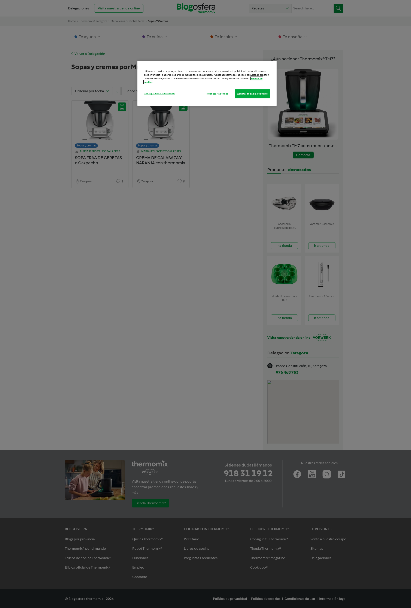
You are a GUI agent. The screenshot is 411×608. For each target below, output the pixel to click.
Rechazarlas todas (217, 93)
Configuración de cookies (159, 93)
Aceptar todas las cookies (252, 93)
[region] (207, 83)
